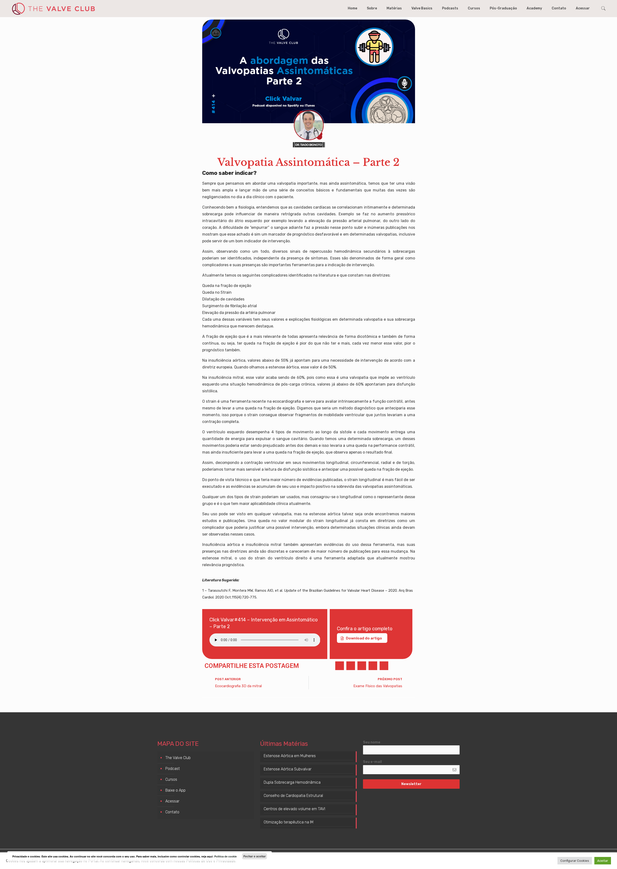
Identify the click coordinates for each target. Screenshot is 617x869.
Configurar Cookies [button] (574, 860)
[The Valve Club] (53, 8)
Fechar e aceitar (254, 856)
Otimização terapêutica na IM (289, 822)
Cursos (171, 779)
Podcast (172, 768)
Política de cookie (225, 856)
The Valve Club (178, 757)
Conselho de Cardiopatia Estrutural (293, 795)
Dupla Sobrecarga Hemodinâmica (292, 782)
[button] (339, 665)
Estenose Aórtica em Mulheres (290, 756)
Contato (172, 812)
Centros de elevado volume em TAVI (294, 809)
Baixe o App (175, 790)
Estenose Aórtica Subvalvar (287, 769)
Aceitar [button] (602, 860)
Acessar (172, 801)
